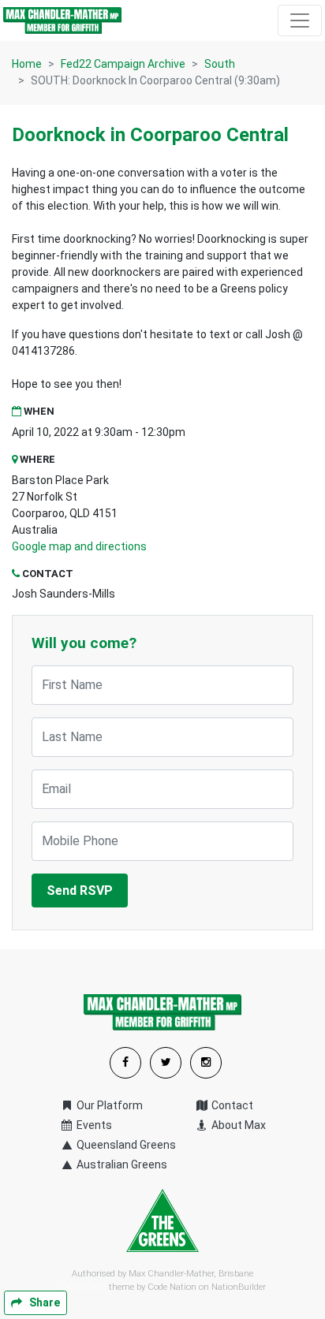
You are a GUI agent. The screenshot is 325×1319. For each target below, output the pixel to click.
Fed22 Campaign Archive (123, 64)
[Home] (62, 20)
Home (27, 64)
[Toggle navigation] (300, 20)
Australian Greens (120, 1164)
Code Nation (172, 1287)
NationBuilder (238, 1287)
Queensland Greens (125, 1144)
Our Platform (108, 1105)
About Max (237, 1125)
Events (93, 1125)
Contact (231, 1105)
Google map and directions (79, 546)
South (219, 64)
